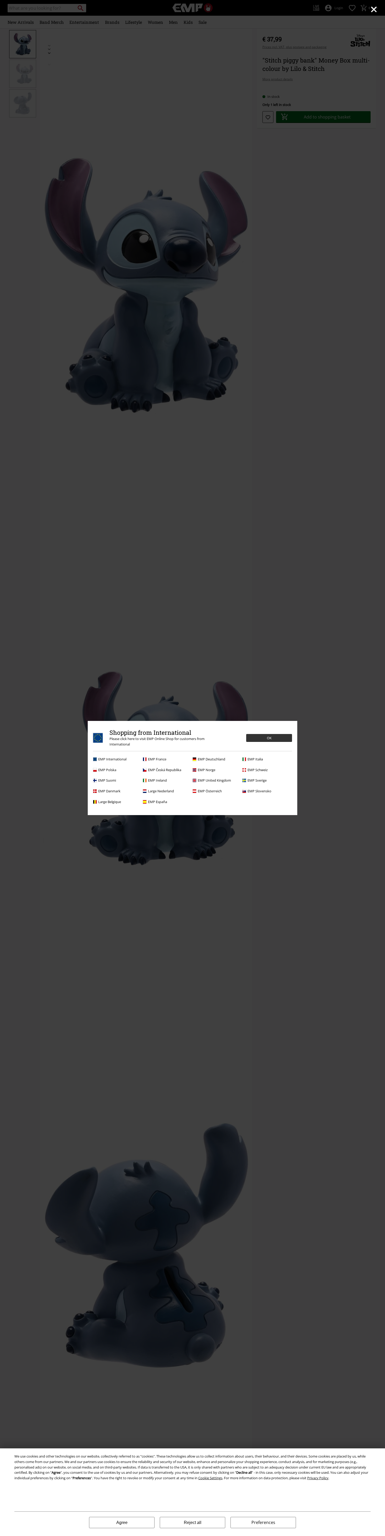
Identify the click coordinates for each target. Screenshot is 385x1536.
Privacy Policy (317, 1478)
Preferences (263, 1522)
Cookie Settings (210, 1478)
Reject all (192, 1522)
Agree (122, 1522)
